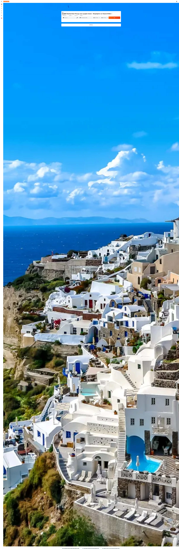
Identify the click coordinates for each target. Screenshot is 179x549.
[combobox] (64, 15)
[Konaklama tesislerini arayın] (1, 6)
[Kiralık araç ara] (1, 8)
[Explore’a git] (1, 11)
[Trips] (1, 15)
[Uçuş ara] (1, 4)
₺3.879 (64, 13)
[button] (2, 1)
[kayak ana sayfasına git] (6, 1)
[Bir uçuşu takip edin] (1, 13)
